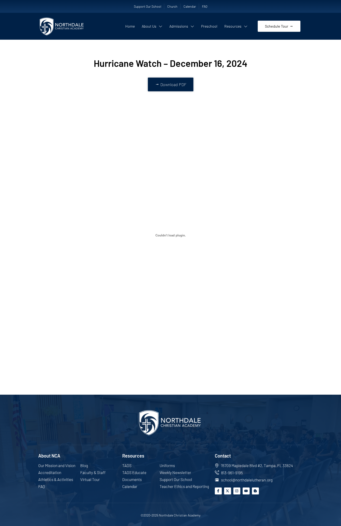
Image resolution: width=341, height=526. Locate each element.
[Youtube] (246, 490)
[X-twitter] (227, 490)
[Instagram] (236, 490)
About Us (149, 26)
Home (130, 26)
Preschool (209, 26)
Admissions (178, 26)
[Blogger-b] (255, 490)
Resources (232, 26)
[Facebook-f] (218, 490)
